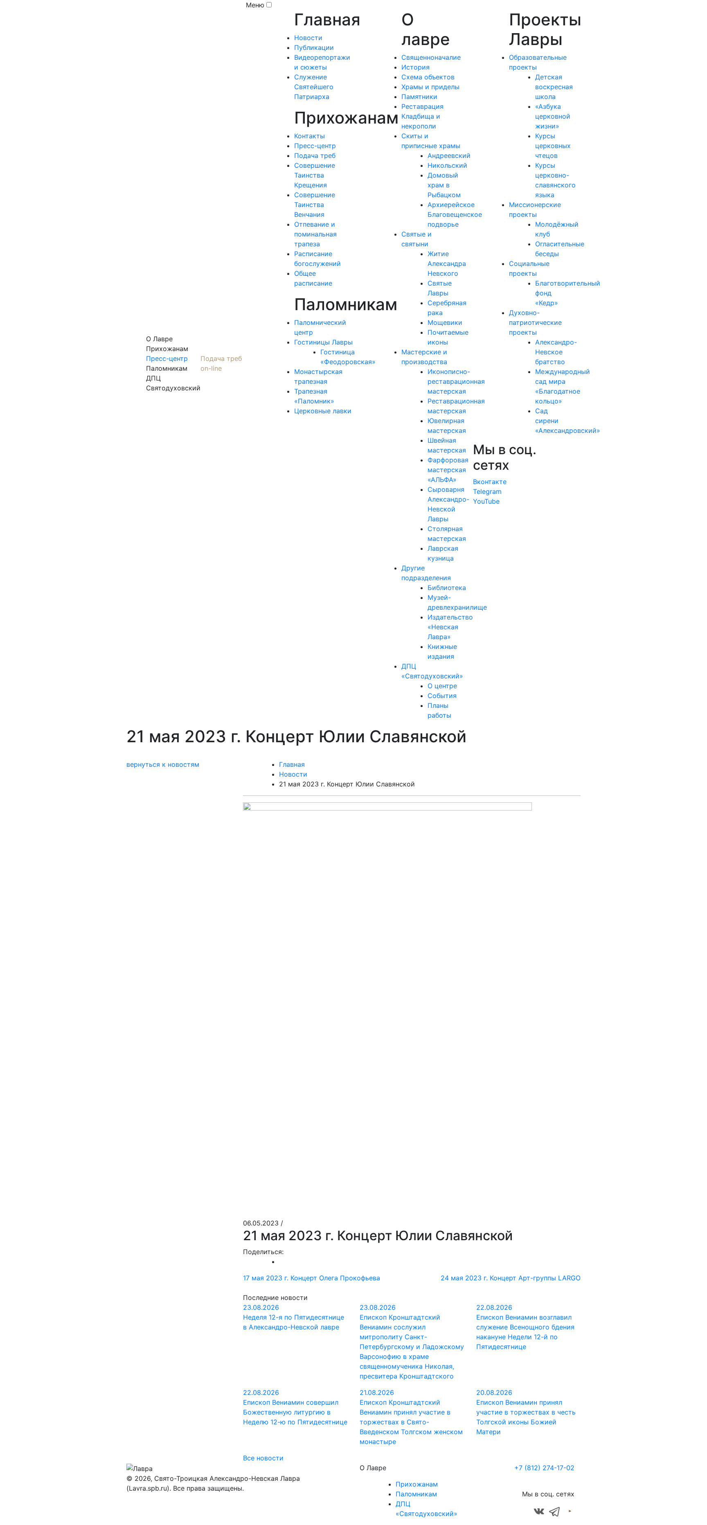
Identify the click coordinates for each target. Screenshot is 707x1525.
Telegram (487, 491)
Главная (292, 764)
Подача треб (314, 155)
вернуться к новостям (162, 764)
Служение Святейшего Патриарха (313, 87)
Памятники (419, 96)
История (415, 67)
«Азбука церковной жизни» (552, 116)
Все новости (263, 1458)
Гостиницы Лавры (323, 342)
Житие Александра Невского (447, 263)
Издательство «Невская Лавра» (450, 627)
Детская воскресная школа (554, 87)
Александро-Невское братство (556, 352)
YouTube (486, 501)
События (442, 696)
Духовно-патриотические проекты (535, 322)
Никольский (447, 165)
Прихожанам (417, 1484)
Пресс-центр (167, 358)
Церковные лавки (322, 411)
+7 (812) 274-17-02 (544, 1468)
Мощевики (445, 322)
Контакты (309, 136)
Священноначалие (431, 57)
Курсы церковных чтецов (553, 146)
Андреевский (449, 155)
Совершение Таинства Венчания (314, 205)
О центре (442, 686)
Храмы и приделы (430, 87)
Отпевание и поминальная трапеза (315, 234)
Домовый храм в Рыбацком (444, 185)
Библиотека (447, 587)
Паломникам (416, 1494)
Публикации (314, 47)
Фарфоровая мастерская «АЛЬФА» (448, 470)
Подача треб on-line (221, 363)
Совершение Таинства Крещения (314, 175)
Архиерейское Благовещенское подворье (455, 214)
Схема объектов (428, 77)
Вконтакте (490, 482)
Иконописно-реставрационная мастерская (456, 381)
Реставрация (422, 106)
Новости (308, 38)
